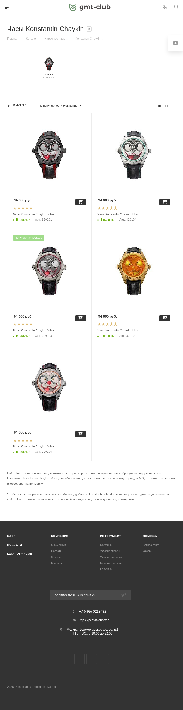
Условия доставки (111, 557)
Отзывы (56, 557)
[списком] (167, 105)
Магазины (106, 544)
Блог (11, 536)
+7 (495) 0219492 (92, 611)
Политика (106, 569)
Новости (14, 544)
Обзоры (147, 550)
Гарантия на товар (111, 563)
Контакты (56, 563)
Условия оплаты (110, 550)
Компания (59, 536)
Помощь (150, 536)
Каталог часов (19, 553)
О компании (58, 544)
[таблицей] (174, 105)
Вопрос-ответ (151, 544)
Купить (80, 202)
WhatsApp (104, 659)
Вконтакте (79, 659)
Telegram (91, 659)
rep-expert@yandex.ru (95, 620)
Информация (111, 536)
